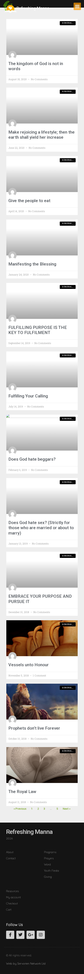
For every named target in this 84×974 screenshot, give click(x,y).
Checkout (12, 903)
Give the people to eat (29, 200)
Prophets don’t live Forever (34, 728)
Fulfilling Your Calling (28, 396)
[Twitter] (20, 935)
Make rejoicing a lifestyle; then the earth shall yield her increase (41, 135)
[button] (77, 6)
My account (13, 897)
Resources (12, 891)
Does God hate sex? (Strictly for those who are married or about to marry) (41, 527)
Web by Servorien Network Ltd (25, 963)
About (9, 852)
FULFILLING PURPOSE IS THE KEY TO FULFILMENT (37, 330)
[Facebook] (10, 935)
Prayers (49, 858)
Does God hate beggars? (32, 459)
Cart (8, 909)
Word (47, 864)
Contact (11, 858)
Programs (50, 852)
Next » (66, 808)
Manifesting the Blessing (32, 264)
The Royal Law (22, 791)
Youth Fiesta (51, 870)
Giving (48, 876)
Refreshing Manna (29, 831)
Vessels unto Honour (28, 664)
